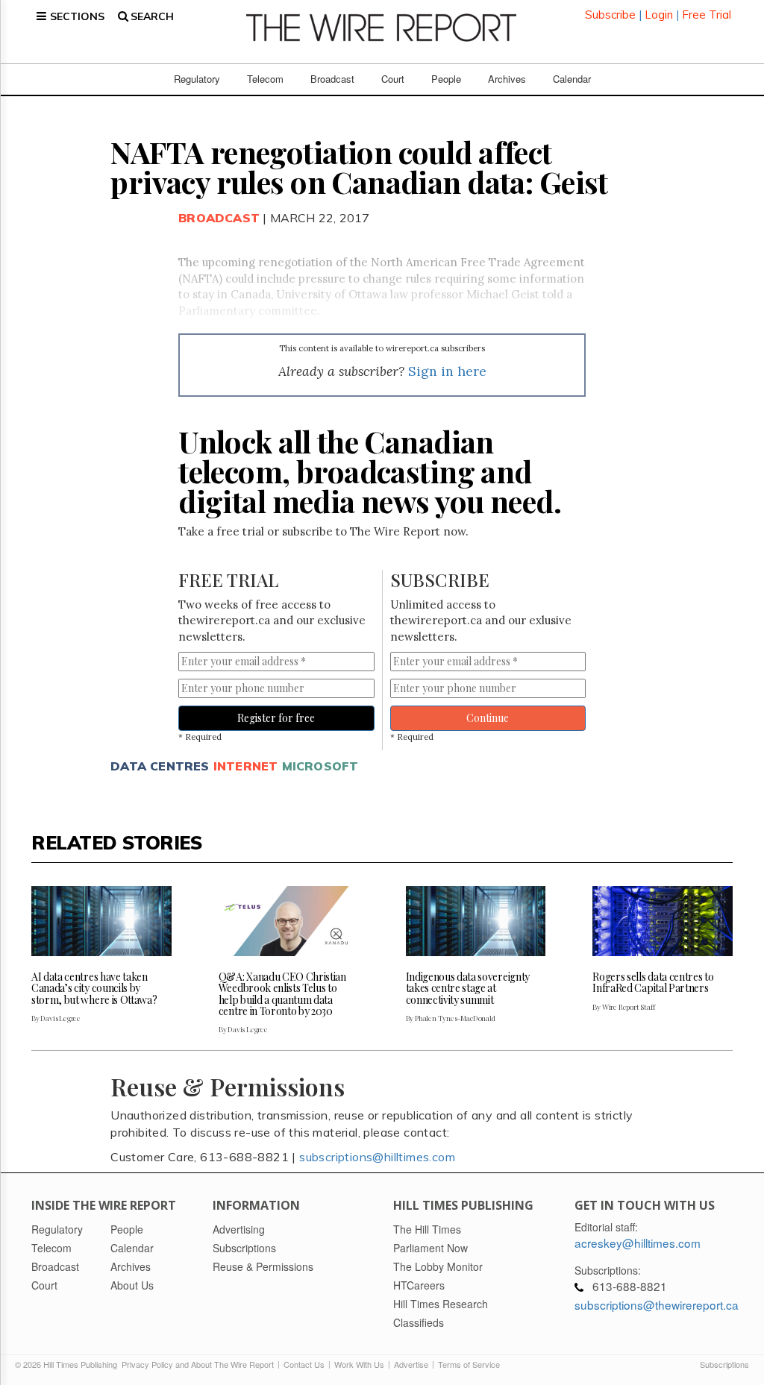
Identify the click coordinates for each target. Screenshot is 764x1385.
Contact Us (304, 1364)
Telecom (265, 79)
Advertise (411, 1364)
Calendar (572, 79)
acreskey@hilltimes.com (637, 1242)
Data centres (159, 766)
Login (659, 14)
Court (392, 79)
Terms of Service (469, 1364)
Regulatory (197, 79)
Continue (487, 718)
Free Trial (706, 14)
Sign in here (447, 371)
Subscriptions (724, 1364)
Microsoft (320, 766)
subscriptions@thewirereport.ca (656, 1304)
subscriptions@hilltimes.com (377, 1156)
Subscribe (610, 14)
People (446, 79)
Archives (507, 79)
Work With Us (359, 1364)
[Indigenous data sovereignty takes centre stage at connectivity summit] (476, 921)
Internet (245, 766)
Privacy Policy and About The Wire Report (198, 1364)
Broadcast (332, 79)
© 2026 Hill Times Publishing (68, 1364)
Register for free (276, 718)
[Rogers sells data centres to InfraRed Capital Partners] (662, 921)
